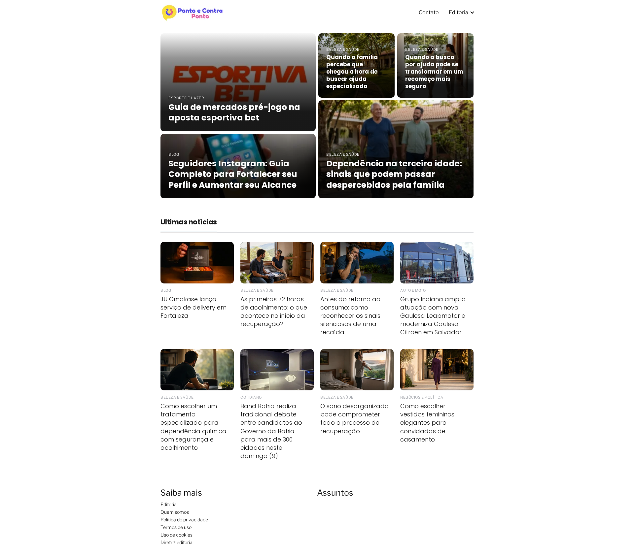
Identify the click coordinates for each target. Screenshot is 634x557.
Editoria (458, 12)
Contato (429, 12)
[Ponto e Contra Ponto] (192, 12)
